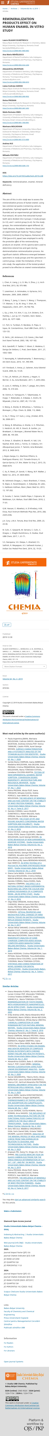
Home (5, 8)
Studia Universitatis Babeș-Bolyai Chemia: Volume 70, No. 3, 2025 (26, 1090)
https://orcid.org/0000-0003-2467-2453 (16, 108)
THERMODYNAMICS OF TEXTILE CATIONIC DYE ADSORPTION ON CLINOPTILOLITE (26, 1101)
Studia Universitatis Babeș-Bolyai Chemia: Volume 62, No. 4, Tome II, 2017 (26, 806)
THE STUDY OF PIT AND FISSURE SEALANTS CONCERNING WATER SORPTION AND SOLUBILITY (26, 821)
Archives (14, 8)
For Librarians (9, 1350)
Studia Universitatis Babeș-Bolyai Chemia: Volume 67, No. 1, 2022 (26, 785)
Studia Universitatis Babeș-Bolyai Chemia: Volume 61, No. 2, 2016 (26, 826)
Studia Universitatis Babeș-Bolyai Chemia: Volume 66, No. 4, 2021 (26, 1057)
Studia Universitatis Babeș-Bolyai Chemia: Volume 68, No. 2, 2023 (26, 1009)
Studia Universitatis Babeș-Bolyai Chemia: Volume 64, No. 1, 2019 (26, 948)
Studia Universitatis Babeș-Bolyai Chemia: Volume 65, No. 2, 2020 (26, 1072)
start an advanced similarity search (30, 1199)
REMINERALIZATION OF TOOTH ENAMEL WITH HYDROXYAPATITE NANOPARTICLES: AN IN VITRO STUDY (26, 1004)
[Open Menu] (2, 2)
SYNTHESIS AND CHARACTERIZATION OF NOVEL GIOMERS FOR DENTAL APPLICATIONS (25, 966)
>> (10, 978)
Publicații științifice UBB (14, 1327)
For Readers (8, 1343)
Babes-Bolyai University (14, 1308)
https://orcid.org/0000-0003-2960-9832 (16, 96)
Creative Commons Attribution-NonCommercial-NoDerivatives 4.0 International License (21, 719)
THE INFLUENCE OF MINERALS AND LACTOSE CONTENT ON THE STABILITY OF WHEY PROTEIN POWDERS (27, 801)
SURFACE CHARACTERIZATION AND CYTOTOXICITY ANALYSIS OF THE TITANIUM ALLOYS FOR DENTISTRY (25, 751)
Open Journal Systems (13, 1361)
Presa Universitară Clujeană (16, 1318)
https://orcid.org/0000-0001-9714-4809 (16, 140)
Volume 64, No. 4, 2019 (29, 8)
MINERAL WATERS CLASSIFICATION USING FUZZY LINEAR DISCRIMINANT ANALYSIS (25, 1066)
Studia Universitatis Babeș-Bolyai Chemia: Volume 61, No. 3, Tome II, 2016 (26, 1029)
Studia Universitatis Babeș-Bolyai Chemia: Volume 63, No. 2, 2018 (26, 844)
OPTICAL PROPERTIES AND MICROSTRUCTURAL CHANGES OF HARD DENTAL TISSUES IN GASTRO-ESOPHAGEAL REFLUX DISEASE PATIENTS (26, 916)
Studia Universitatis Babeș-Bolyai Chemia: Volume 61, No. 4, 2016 (26, 896)
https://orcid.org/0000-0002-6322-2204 (16, 65)
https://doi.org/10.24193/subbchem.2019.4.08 (23, 176)
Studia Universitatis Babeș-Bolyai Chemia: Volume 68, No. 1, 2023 (26, 1106)
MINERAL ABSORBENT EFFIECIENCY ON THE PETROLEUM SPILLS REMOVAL (27, 1086)
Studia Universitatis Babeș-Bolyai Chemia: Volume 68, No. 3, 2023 (26, 1147)
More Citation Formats (13, 666)
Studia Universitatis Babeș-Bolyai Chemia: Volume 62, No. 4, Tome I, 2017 (27, 971)
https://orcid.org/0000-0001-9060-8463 (16, 51)
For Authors (8, 1347)
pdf (7, 625)
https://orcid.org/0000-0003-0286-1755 (16, 166)
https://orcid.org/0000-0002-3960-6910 (16, 82)
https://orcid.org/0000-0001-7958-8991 (16, 123)
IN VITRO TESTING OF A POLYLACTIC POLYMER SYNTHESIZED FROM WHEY (27, 865)
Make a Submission (12, 1211)
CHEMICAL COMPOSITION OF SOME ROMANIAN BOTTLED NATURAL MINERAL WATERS (26, 1025)
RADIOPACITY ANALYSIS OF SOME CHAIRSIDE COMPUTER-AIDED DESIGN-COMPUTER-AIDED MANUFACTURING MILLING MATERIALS (25, 942)
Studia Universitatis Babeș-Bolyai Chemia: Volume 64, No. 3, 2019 (26, 1165)
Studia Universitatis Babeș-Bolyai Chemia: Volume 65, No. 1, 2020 (26, 757)
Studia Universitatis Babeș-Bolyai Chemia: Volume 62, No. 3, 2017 (26, 922)
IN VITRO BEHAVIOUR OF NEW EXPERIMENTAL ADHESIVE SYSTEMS (26, 839)
